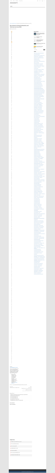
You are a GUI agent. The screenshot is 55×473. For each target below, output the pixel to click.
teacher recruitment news (37, 249)
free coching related (41, 116)
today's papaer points (42, 257)
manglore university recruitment (38, 176)
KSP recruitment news (36, 171)
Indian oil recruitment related (37, 136)
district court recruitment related (38, 81)
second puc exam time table (37, 233)
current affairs (36, 76)
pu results (40, 206)
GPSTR (42, 123)
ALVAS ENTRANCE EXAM (39, 46)
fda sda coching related (40, 110)
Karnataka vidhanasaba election (38, 156)
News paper (35, 191)
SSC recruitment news (41, 238)
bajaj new (37, 62)
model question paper (36, 183)
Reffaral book (36, 219)
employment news (41, 96)
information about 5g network (38, 138)
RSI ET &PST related (36, 226)
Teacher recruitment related (37, 250)
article (35, 62)
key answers (40, 158)
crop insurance (42, 74)
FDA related (35, 110)
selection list (43, 233)
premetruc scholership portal (37, 204)
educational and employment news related (39, 90)
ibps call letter (40, 131)
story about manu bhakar (37, 246)
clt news (42, 69)
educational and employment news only (39, 89)
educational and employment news (38, 88)
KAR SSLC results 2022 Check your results (16, 441)
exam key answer (36, 104)
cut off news (40, 76)
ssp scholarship (40, 244)
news (41, 190)
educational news (36, 96)
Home (11, 6)
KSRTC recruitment (42, 171)
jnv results (39, 143)
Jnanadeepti (14, 3)
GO (44, 49)
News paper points (36, 192)
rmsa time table (41, 225)
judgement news (36, 144)
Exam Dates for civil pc (40, 103)
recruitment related (41, 218)
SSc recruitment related (37, 239)
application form (36, 61)
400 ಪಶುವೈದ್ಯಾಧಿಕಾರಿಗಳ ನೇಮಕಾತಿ (14, 367)
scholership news (42, 231)
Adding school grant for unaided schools (39, 55)
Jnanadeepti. (27, 471)
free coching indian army (37, 115)
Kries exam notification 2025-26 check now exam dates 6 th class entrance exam (40, 34)
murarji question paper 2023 (37, 185)
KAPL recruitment (41, 144)
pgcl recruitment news (37, 199)
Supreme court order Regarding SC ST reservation (39, 248)
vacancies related (40, 270)
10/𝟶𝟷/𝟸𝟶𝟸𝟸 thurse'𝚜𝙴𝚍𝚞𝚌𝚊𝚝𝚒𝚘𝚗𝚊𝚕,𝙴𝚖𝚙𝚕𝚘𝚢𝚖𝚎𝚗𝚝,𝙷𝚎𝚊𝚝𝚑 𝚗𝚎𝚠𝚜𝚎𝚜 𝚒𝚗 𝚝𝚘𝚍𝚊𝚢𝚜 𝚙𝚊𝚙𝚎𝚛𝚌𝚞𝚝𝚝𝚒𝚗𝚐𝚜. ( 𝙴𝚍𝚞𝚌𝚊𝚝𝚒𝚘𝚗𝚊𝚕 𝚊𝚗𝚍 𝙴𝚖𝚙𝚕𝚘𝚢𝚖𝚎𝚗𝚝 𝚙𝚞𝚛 (27, 389)
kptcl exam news (36, 164)
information (35, 137)
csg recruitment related (41, 75)
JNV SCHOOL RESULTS (14, 450)
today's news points (36, 257)
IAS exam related (36, 131)
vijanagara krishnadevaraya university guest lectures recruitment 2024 (18, 394)
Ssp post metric (36, 244)
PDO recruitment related (40, 197)
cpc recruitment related (37, 74)
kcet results (35, 157)
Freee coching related (36, 117)
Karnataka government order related (38, 150)
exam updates (40, 108)
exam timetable (36, 108)
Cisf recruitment (36, 68)
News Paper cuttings (39, 191)
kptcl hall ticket (36, 165)
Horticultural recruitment (37, 130)
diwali (44, 81)
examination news (39, 109)
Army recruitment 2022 (41, 61)
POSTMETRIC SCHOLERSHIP (37, 203)
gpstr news (41, 124)
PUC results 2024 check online (15, 443)
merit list (41, 177)
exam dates (35, 103)
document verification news (37, 82)
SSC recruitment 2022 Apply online (15, 452)
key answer (42, 157)
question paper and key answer (38, 211)
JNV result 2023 (36, 143)
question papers (36, 212)
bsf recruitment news (36, 63)
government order (36, 122)
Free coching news (36, 116)
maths (43, 176)
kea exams (39, 157)
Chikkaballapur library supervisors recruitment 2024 (16, 400)
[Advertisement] (21, 15)
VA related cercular (36, 268)
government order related (37, 123)
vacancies (40, 269)
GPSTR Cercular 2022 (36, 124)
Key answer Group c (36, 158)
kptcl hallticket (41, 165)
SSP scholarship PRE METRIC (37, 245)
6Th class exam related (37, 54)
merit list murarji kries (36, 178)
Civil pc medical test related (37, 69)
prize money (35, 205)
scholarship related (36, 231)
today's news (35, 256)
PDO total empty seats (36, 198)
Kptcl (41, 163)
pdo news (35, 197)
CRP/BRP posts (35, 75)
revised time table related (37, 224)
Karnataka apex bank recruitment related (39, 149)
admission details (36, 56)
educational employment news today (38, 95)
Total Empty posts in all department (38, 263)
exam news (40, 104)
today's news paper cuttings (41, 256)
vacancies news (36, 270)
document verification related (38, 83)
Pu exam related (36, 206)
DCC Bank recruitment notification (39, 37)
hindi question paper (36, 129)
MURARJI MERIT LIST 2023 (14, 448)
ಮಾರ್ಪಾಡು (16, 382)
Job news (43, 143)
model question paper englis (37, 184)
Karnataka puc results (36, 151)
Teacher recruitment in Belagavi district (14, 387)
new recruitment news (37, 190)
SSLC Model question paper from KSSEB (38, 240)
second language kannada (37, 232)
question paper (36, 210)
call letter (41, 63)
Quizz (39, 212)
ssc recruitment (36, 238)
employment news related (37, 97)
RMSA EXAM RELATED (36, 225)
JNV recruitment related (37, 142)
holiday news (41, 129)
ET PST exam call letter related (37, 102)
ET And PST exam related (37, 101)
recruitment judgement (37, 217)
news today (40, 192)
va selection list (41, 268)
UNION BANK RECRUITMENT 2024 (14, 395)
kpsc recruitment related (37, 163)
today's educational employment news (38, 255)
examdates (35, 109)
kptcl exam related (41, 164)
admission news (41, 56)
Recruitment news (14, 23)
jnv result (42, 142)
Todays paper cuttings (36, 262)
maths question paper (36, 177)
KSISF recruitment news (37, 170)
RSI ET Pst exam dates (41, 226)
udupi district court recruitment (38, 264)
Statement (42, 245)
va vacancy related (36, 269)
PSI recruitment (39, 205)
